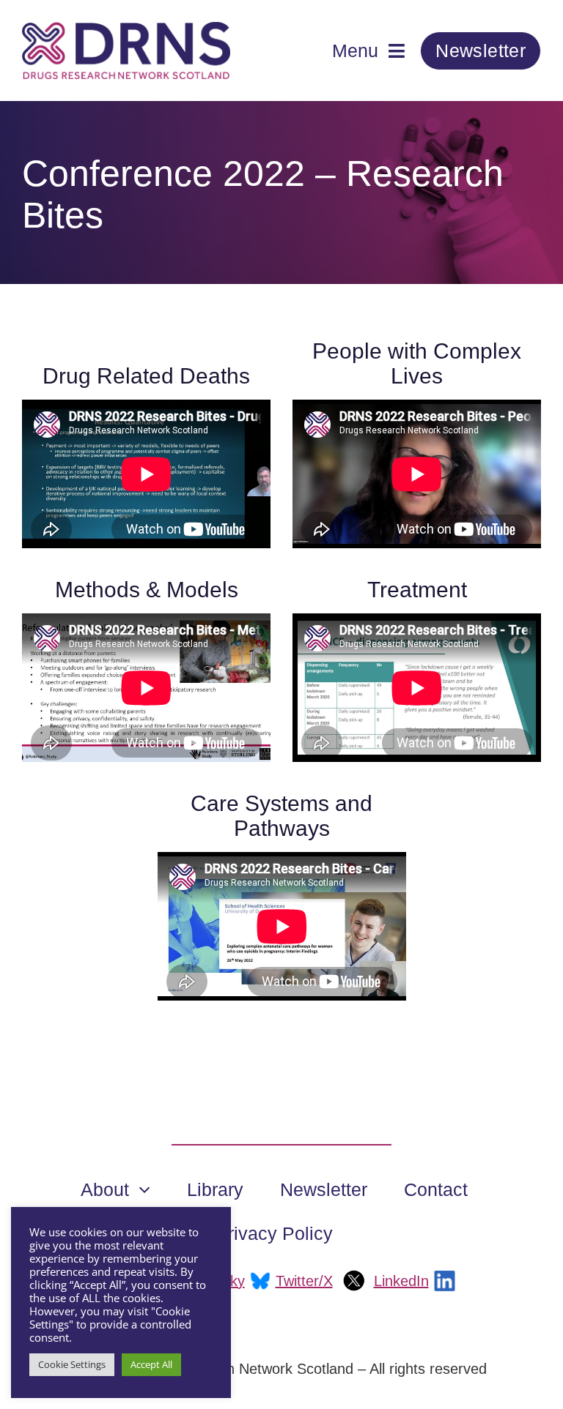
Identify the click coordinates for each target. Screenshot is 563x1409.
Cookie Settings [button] (72, 1364)
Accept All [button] (151, 1364)
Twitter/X (304, 1281)
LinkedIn (401, 1281)
